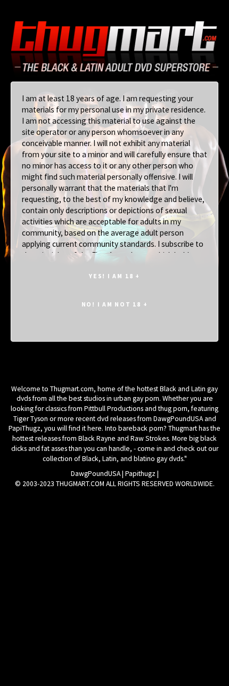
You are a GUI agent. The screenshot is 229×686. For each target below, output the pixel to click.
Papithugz (140, 473)
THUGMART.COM (80, 483)
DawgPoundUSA (95, 473)
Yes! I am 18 (114, 276)
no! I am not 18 (114, 304)
